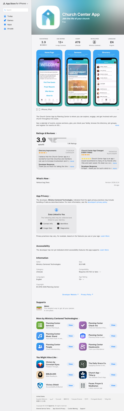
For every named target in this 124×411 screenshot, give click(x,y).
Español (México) (41, 399)
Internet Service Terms (43, 408)
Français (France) (77, 399)
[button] (15, 16)
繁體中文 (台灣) (41, 401)
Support (82, 408)
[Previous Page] (34, 42)
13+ (80, 279)
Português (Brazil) (96, 399)
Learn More (105, 236)
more (117, 125)
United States (40, 396)
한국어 (86, 399)
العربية (51, 399)
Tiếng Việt (108, 399)
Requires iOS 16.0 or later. (89, 272)
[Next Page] (121, 42)
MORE (72, 161)
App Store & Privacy (59, 408)
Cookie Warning (73, 408)
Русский (58, 399)
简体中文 (66, 399)
